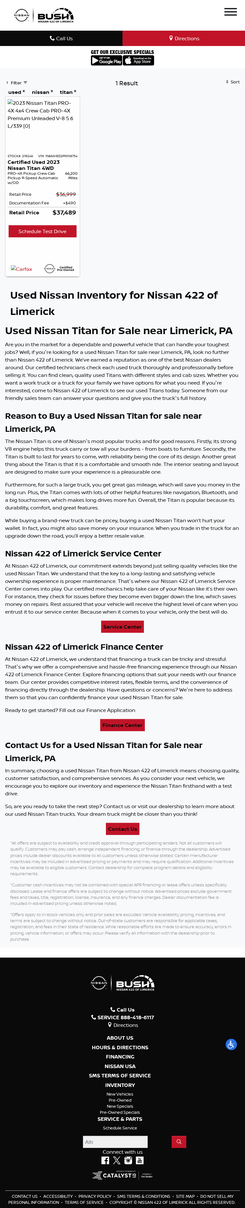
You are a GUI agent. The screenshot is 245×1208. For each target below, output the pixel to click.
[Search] (179, 1142)
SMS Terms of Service (120, 1076)
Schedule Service (120, 1128)
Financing (120, 1057)
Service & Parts (120, 1119)
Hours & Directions (120, 1048)
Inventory (120, 1085)
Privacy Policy (95, 1196)
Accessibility (58, 1196)
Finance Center (122, 725)
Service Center (122, 626)
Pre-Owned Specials (120, 1112)
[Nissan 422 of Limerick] (43, 14)
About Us (120, 1038)
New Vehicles (120, 1094)
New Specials (120, 1106)
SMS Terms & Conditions (144, 1196)
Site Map (186, 1196)
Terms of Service (85, 1202)
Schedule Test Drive (42, 231)
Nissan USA (120, 1066)
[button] (231, 1044)
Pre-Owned (120, 1100)
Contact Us (122, 828)
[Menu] (230, 12)
